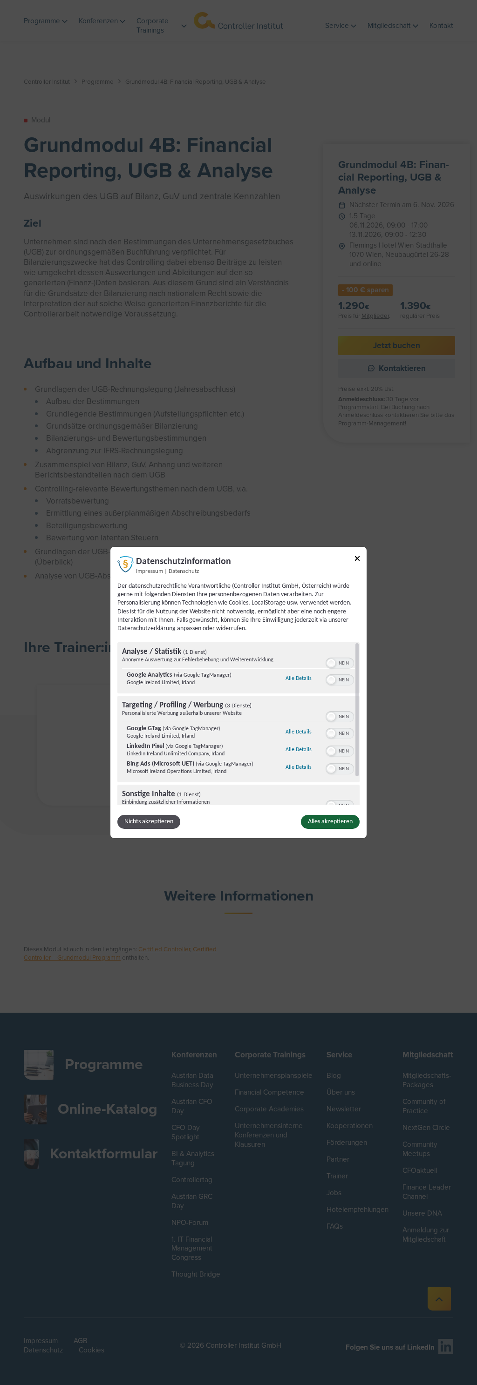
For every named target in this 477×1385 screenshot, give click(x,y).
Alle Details (299, 678)
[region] (238, 723)
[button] (331, 663)
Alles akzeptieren (330, 821)
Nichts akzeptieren (148, 821)
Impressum (149, 571)
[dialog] (238, 692)
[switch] (340, 662)
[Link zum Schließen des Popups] (357, 560)
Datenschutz (184, 571)
